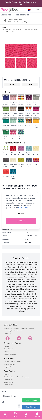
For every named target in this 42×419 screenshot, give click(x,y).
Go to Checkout (31, 407)
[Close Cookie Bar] (38, 192)
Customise (21, 213)
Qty (3, 402)
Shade (4, 392)
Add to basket (31, 400)
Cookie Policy (23, 208)
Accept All (21, 221)
